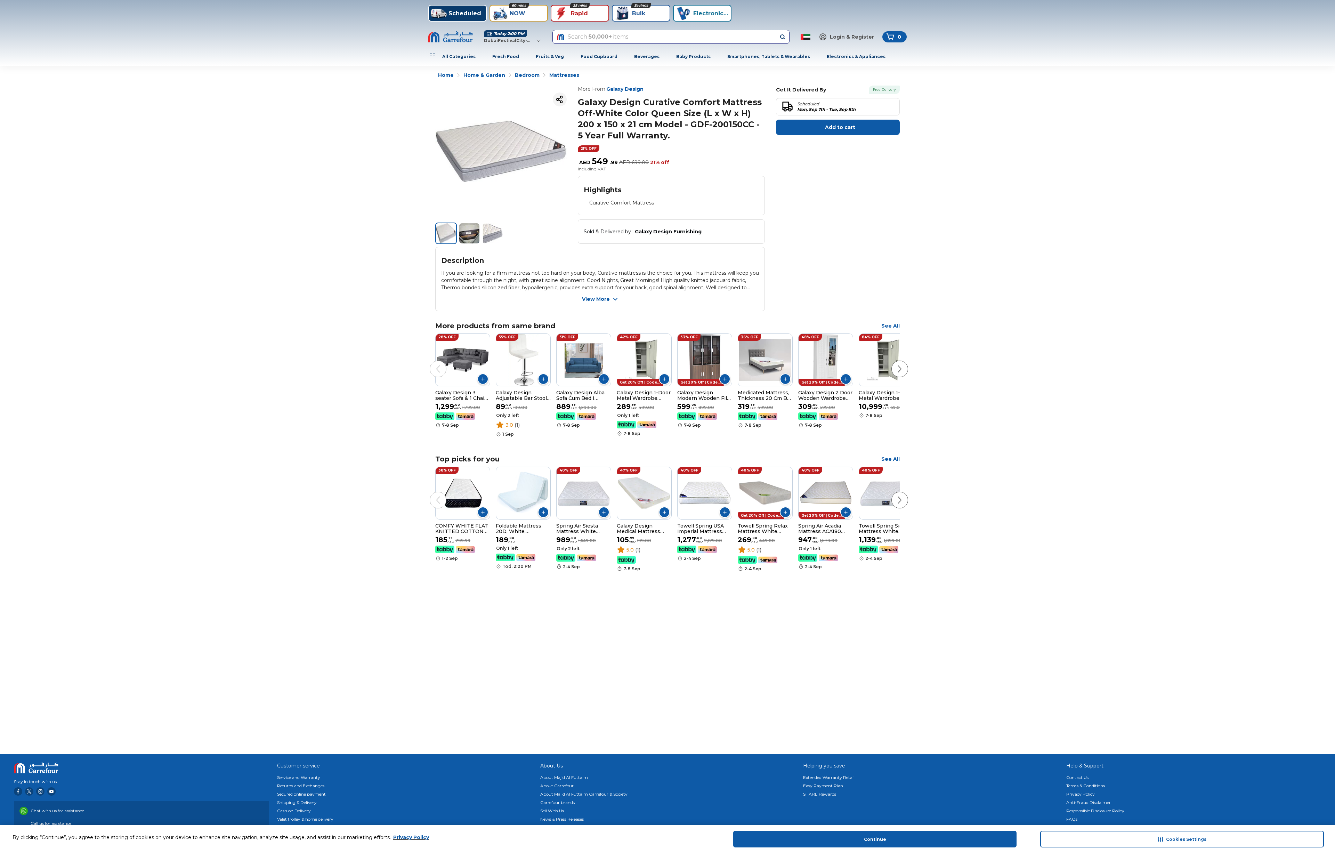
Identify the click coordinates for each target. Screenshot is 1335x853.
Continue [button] (875, 839)
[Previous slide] (431, 362)
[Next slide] (892, 362)
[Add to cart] (482, 379)
